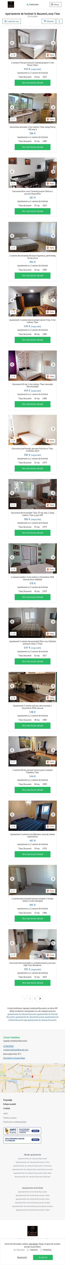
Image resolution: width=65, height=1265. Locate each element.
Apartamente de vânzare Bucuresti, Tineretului (32, 1166)
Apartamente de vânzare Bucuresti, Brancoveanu (32, 1169)
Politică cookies (10, 1118)
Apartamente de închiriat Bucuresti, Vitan (32, 1210)
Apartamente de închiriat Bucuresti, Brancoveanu (32, 1206)
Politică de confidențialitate (14, 1122)
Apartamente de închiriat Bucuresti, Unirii (32, 1199)
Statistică (34, 1250)
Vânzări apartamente (32, 1154)
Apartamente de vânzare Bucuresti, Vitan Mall (32, 1173)
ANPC (5, 1113)
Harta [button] (51, 55)
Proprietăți (7, 1100)
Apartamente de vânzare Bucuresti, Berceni (32, 1176)
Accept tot (43, 1257)
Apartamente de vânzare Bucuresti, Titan (32, 1162)
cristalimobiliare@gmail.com (15, 1050)
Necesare (21, 1250)
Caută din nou (13, 21)
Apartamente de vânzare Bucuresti (32, 1158)
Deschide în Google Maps (14, 1058)
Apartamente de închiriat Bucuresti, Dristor (32, 1202)
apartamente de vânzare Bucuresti (21, 1014)
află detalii (33, 1244)
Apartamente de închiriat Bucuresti (32, 1192)
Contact (6, 1108)
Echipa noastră (9, 1104)
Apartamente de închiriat (32, 1188)
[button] (59, 21)
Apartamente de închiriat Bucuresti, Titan (32, 1195)
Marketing (47, 1250)
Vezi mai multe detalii (32, 82)
